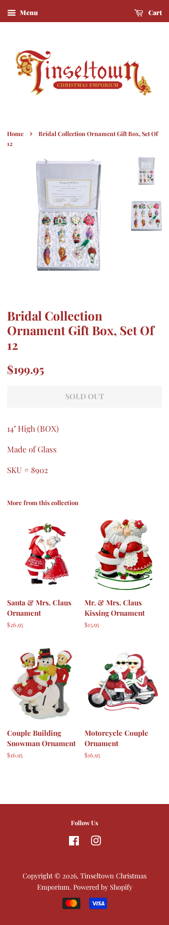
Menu (28, 12)
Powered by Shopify (102, 887)
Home (15, 133)
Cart (154, 12)
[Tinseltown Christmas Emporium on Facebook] (74, 842)
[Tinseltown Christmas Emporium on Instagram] (96, 842)
